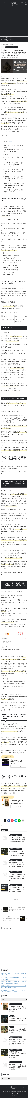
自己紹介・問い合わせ (6, 1087)
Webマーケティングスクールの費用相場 (13, 146)
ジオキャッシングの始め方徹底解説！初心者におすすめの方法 (13, 978)
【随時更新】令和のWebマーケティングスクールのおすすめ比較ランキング (18, 1008)
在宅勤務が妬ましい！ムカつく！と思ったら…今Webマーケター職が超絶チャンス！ (17, 853)
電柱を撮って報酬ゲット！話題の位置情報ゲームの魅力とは (13, 974)
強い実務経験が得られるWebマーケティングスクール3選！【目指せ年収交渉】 (17, 889)
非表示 (11, 141)
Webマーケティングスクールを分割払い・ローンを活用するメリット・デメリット (13, 164)
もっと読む (15, 899)
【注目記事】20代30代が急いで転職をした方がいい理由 (7, 39)
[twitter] (5, 820)
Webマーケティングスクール (8, 826)
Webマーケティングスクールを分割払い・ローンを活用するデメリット (14, 178)
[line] (19, 820)
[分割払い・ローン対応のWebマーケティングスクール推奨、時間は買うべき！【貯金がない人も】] (15, 820)
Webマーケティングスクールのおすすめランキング (13, 191)
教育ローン (8, 154)
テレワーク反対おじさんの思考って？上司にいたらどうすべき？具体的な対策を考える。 (13, 982)
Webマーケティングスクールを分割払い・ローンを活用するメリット (14, 171)
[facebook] (8, 820)
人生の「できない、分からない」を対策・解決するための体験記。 (14, 1091)
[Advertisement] (14, 22)
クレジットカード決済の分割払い (14, 158)
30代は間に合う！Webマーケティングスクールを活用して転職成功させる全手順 (17, 864)
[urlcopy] (23, 820)
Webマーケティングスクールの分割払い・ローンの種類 (13, 150)
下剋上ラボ (14, 5)
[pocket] (12, 820)
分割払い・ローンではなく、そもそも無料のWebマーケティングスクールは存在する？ (14, 185)
